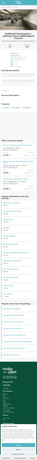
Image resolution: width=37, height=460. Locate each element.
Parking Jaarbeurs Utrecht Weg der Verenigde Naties (18, 162)
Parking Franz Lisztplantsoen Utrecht (15, 179)
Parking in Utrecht (12, 7)
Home (3, 7)
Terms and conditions (20, 458)
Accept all (18, 445)
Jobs (4, 400)
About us (5, 394)
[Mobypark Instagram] (15, 377)
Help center (6, 398)
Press (4, 402)
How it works (6, 418)
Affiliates (5, 406)
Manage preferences (18, 454)
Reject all (18, 449)
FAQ (4, 420)
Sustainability (6, 404)
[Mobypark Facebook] (4, 377)
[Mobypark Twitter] (8, 377)
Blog (4, 396)
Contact (32, 458)
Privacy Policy (6, 458)
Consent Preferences (8, 412)
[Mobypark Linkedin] (11, 377)
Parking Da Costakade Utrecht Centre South (17, 145)
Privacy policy (6, 410)
